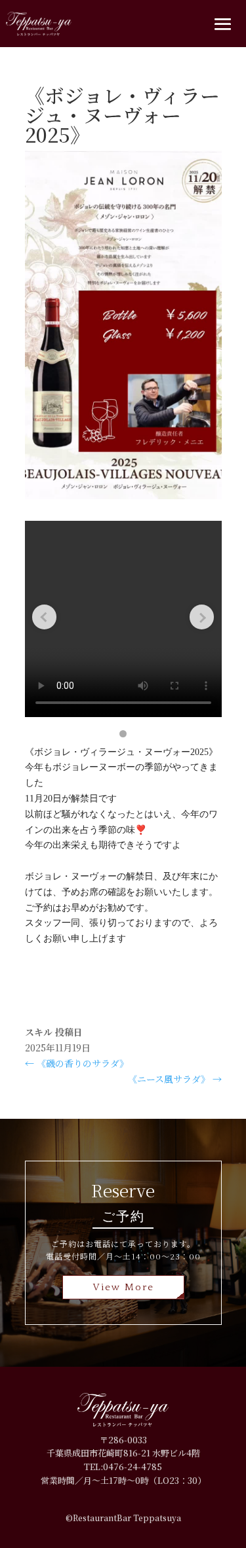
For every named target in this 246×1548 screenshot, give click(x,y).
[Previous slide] (44, 617)
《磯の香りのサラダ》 (77, 1063)
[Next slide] (202, 617)
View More (123, 1287)
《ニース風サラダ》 (175, 1078)
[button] (123, 733)
